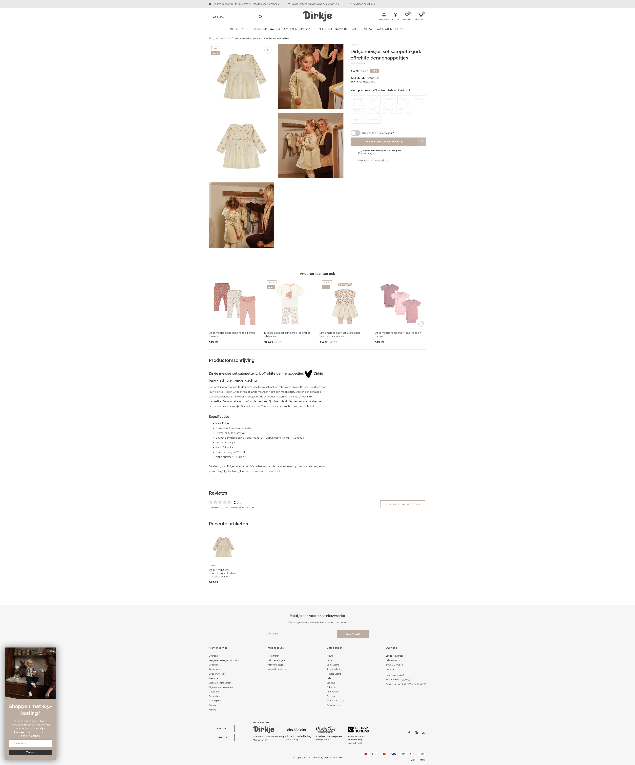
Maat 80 (419, 99)
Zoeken (260, 17)
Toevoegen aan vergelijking (372, 160)
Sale (355, 28)
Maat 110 (358, 119)
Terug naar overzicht (219, 38)
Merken (400, 28)
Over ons (213, 656)
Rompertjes (332, 691)
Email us (222, 737)
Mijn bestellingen (276, 660)
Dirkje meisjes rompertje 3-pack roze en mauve (398, 334)
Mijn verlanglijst (275, 665)
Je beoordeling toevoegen (402, 504)
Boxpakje (331, 696)
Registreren (273, 656)
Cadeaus (367, 28)
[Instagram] (416, 733)
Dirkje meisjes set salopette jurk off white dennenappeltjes (222, 573)
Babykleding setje (335, 700)
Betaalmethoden (217, 674)
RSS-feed (337, 757)
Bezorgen (213, 665)
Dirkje (354, 44)
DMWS (327, 757)
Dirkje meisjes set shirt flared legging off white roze (287, 334)
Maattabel (214, 678)
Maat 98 (388, 109)
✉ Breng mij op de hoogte (384, 141)
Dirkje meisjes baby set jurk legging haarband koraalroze (339, 334)
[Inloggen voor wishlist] (422, 141)
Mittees (212, 709)
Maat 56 (358, 99)
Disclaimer (214, 691)
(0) (365, 63)
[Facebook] (409, 733)
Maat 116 (373, 119)
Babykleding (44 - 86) (266, 28)
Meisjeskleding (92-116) (333, 28)
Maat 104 (404, 109)
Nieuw (234, 28)
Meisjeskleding (334, 674)
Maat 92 (373, 109)
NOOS (245, 28)
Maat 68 (389, 99)
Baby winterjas (334, 705)
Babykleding (333, 665)
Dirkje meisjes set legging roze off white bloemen (232, 334)
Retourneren (215, 669)
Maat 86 (357, 109)
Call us (221, 728)
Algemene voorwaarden (221, 687)
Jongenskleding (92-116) (299, 28)
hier (252, 471)
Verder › (30, 752)
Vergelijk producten (277, 669)
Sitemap (213, 705)
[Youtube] (423, 733)
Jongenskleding (334, 669)
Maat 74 (404, 99)
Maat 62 (373, 99)
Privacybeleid (215, 696)
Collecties (384, 28)
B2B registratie (216, 700)
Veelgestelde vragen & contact (224, 660)
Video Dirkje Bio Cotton (220, 683)
